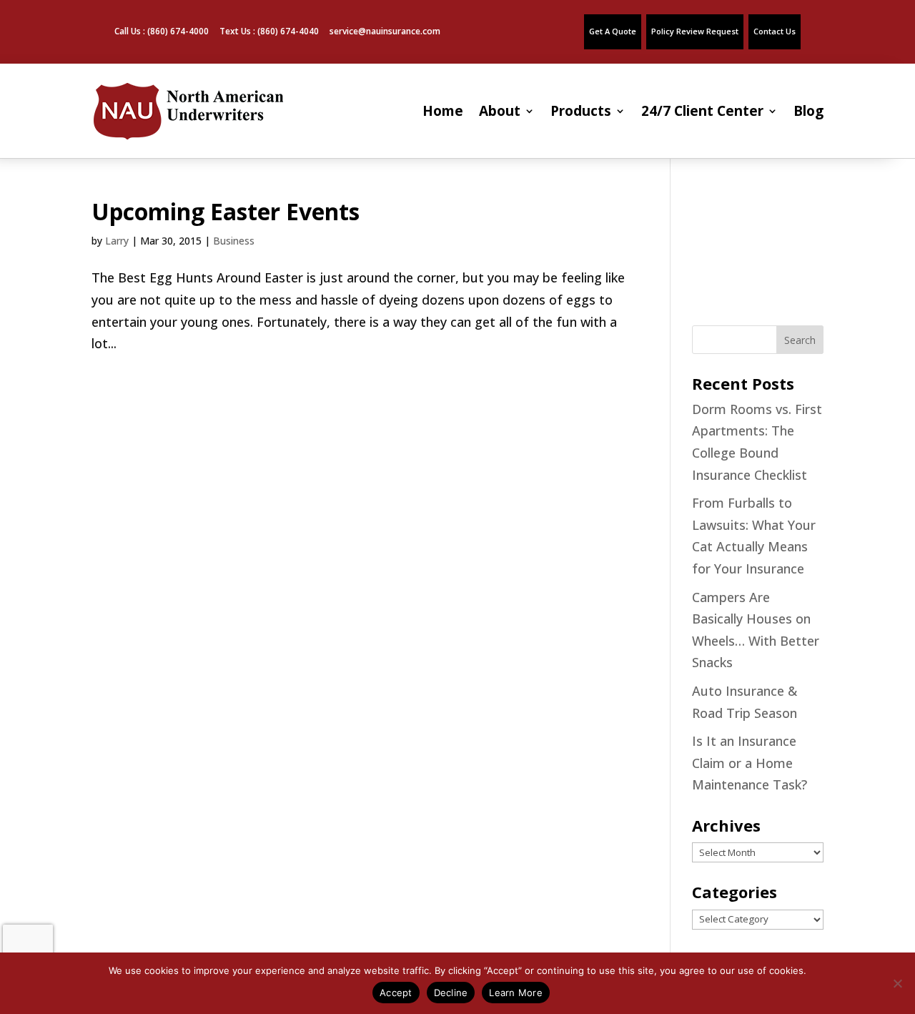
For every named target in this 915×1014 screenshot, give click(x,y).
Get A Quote (612, 31)
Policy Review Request (694, 31)
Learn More (516, 992)
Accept (396, 992)
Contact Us (774, 31)
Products (580, 111)
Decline (451, 992)
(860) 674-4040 (288, 31)
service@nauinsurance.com (385, 31)
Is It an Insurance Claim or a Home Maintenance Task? (749, 762)
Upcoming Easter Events (226, 211)
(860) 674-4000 (178, 31)
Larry (117, 240)
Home (442, 111)
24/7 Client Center (702, 111)
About (499, 111)
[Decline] (897, 983)
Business (233, 240)
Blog (808, 111)
